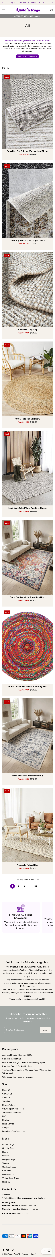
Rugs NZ (6, 1090)
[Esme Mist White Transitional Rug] (27, 735)
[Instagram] (12, 1250)
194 (35, 886)
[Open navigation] (7, 10)
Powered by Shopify (29, 1254)
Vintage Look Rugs (10, 1178)
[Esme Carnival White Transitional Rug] (27, 557)
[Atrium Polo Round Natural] (27, 378)
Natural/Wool (7, 1174)
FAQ (4, 1116)
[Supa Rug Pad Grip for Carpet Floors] (27, 200)
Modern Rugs (8, 1144)
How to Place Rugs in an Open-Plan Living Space (23, 1062)
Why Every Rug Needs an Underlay (18, 1077)
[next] (42, 886)
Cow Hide (6, 1170)
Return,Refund (8, 1105)
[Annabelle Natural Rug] (27, 825)
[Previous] (3, 3)
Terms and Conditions (11, 1112)
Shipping (6, 1101)
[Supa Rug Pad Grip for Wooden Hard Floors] (27, 111)
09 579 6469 (22, 1213)
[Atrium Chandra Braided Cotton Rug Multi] (27, 646)
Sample (5, 1127)
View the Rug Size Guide (27, 56)
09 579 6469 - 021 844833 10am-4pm (27, 16)
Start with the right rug (11, 1059)
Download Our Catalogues (13, 1131)
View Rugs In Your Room (13, 1109)
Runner (5, 1155)
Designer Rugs (8, 1159)
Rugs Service (8, 1124)
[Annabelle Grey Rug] (27, 289)
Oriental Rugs (8, 1148)
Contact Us (7, 1094)
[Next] (52, 3)
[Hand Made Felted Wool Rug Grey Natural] (27, 468)
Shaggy (5, 1163)
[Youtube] (7, 1250)
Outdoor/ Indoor (9, 1167)
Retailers (6, 1120)
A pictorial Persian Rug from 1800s (17, 1055)
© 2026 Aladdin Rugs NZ (11, 1254)
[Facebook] (3, 1250)
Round (5, 1152)
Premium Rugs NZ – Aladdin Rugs (17, 1066)
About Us (6, 1097)
